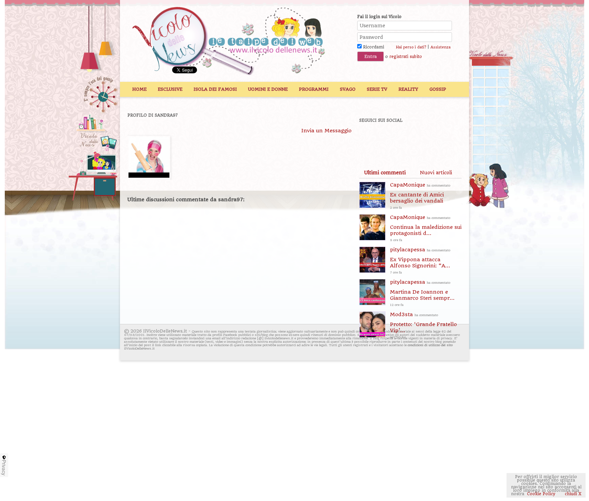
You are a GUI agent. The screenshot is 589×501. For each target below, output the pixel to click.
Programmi (314, 89)
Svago (348, 89)
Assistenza (441, 47)
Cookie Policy (541, 493)
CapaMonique (420, 195)
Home (139, 89)
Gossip (437, 89)
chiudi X (572, 493)
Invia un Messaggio (326, 131)
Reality (408, 89)
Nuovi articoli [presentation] (436, 172)
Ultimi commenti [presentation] (385, 172)
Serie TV (377, 89)
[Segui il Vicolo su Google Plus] (417, 139)
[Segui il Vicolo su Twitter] (394, 139)
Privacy (4, 467)
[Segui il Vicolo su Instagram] (441, 139)
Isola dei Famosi (215, 89)
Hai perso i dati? (411, 47)
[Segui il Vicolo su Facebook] (370, 139)
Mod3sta (423, 325)
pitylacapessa (420, 260)
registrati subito (405, 56)
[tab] (384, 173)
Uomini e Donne (268, 89)
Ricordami (373, 47)
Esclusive (170, 89)
